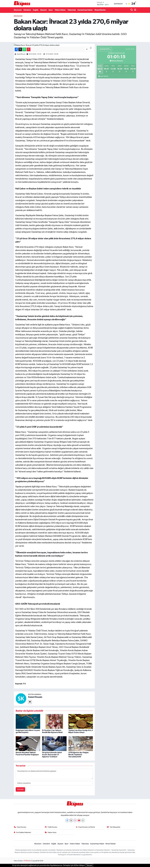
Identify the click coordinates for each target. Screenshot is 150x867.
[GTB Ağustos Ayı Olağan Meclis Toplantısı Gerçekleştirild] (80, 743)
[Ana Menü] (134, 10)
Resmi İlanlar (100, 10)
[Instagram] (75, 820)
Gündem (27, 10)
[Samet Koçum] (21, 698)
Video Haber (60, 10)
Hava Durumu (21, 827)
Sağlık (35, 10)
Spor (51, 10)
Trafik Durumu (52, 827)
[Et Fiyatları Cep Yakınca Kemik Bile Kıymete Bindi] (54, 721)
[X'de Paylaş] (20, 49)
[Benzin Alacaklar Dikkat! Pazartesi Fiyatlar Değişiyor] (28, 743)
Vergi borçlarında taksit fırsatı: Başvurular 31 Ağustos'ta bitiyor (52, 755)
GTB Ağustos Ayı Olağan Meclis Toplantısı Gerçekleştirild (78, 755)
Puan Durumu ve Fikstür (87, 827)
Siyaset (43, 10)
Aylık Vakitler (104, 76)
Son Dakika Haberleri (23, 832)
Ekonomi (18, 10)
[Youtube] (79, 820)
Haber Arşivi (52, 832)
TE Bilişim (26, 861)
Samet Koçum (21, 54)
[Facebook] (67, 820)
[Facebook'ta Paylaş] (16, 49)
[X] (71, 820)
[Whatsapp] (83, 820)
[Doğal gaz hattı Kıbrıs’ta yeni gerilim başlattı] (28, 721)
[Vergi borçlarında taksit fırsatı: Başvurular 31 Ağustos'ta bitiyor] (54, 743)
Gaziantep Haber (85, 10)
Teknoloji (72, 10)
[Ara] (131, 10)
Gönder (20, 789)
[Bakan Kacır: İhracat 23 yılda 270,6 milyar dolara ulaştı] (54, 45)
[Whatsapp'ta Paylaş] (24, 49)
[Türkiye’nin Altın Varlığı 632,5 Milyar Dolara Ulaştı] (80, 721)
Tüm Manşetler (115, 827)
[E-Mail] (30, 702)
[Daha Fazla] (28, 49)
